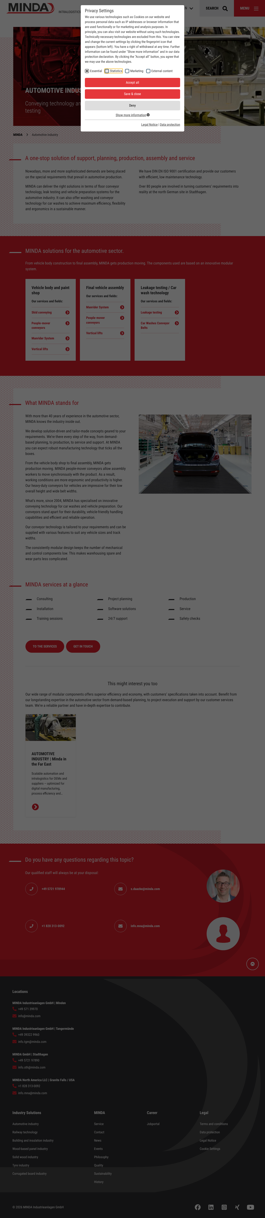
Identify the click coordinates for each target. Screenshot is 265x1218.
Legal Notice (149, 125)
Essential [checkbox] (96, 71)
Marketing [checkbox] (136, 71)
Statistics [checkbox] (116, 71)
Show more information (131, 115)
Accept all (132, 82)
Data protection (170, 125)
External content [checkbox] (162, 71)
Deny (132, 105)
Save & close (132, 94)
